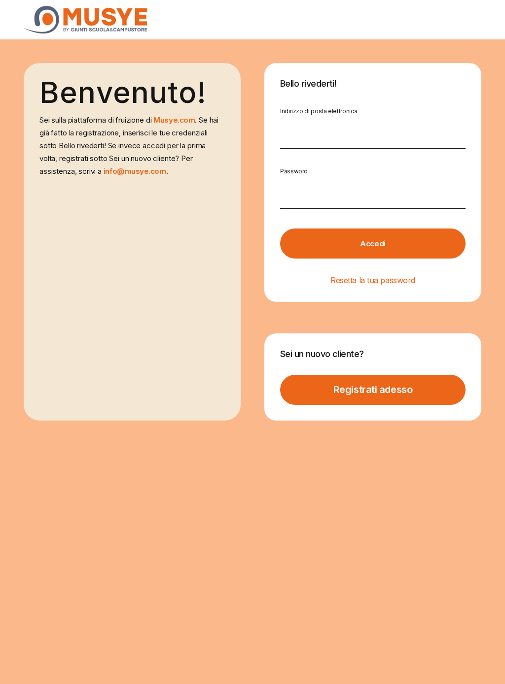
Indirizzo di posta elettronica (318, 111)
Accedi (372, 243)
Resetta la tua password (372, 280)
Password (294, 171)
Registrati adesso (372, 389)
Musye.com (174, 120)
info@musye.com (135, 171)
